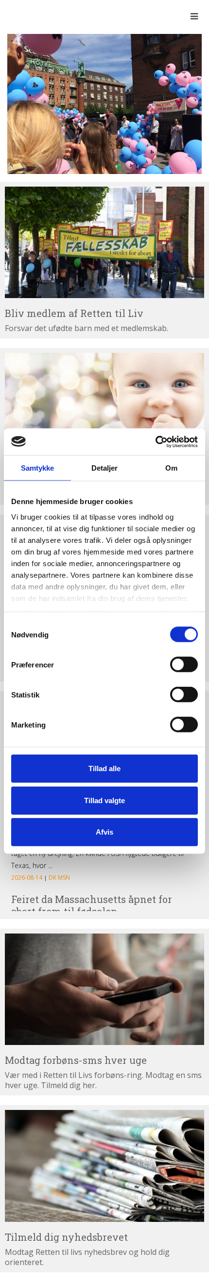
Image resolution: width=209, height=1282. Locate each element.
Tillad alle (104, 768)
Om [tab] (171, 468)
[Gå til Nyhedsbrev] (104, 1166)
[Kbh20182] (104, 103)
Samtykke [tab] (37, 468)
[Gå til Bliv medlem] (104, 243)
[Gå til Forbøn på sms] (104, 989)
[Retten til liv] (34, 16)
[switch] (184, 664)
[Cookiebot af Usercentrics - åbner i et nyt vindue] (155, 441)
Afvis (104, 832)
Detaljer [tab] (104, 468)
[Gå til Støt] (104, 409)
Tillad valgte (104, 800)
